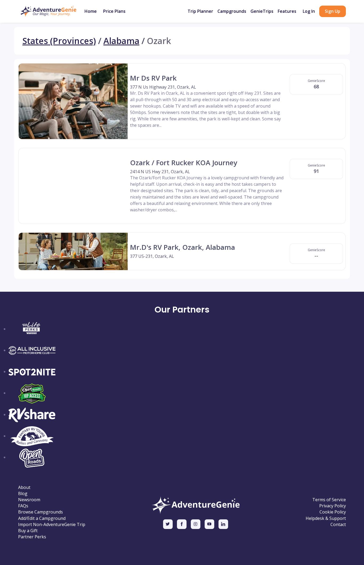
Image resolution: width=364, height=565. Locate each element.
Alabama (121, 40)
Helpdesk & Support (326, 518)
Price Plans (114, 11)
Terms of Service (329, 499)
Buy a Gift (28, 530)
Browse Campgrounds (40, 512)
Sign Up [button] (332, 11)
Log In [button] (309, 11)
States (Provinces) (59, 40)
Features (287, 11)
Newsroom (29, 499)
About (24, 487)
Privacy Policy (332, 505)
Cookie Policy (332, 512)
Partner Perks (32, 536)
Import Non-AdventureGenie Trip (51, 524)
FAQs (23, 505)
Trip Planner (200, 11)
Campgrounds (231, 11)
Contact (338, 524)
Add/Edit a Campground (42, 518)
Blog (22, 493)
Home (90, 11)
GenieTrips (261, 11)
